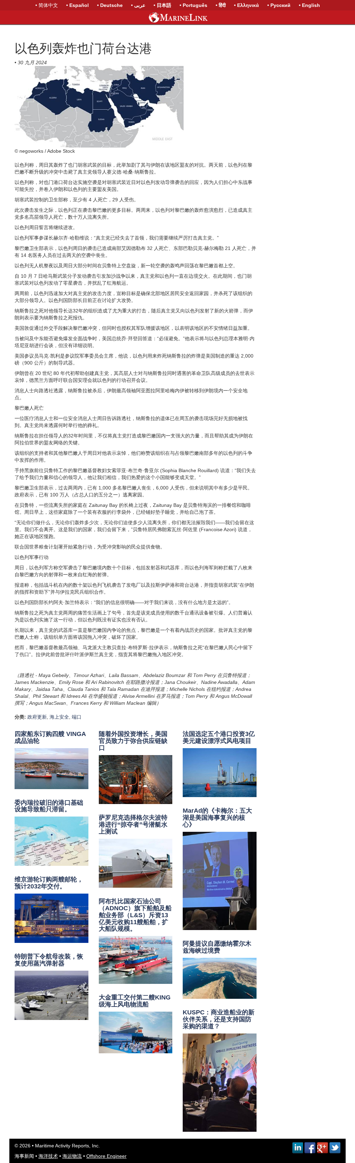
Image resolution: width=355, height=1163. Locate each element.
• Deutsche (110, 5)
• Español (77, 5)
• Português (193, 5)
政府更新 (37, 717)
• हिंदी (221, 5)
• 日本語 (162, 5)
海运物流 (72, 1156)
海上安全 (59, 717)
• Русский (279, 5)
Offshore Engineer (106, 1156)
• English (309, 5)
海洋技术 (48, 1156)
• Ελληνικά (246, 5)
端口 (76, 717)
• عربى (138, 5)
